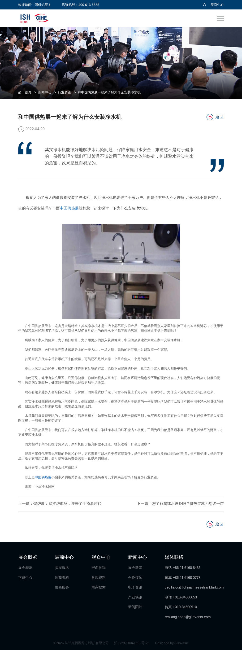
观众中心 (100, 557)
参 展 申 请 (232, 269)
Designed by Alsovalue (172, 643)
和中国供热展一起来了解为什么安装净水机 (109, 92)
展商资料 (62, 578)
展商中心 (217, 5)
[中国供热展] (34, 17)
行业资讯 (64, 92)
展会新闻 (135, 568)
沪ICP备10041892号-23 (132, 643)
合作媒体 (135, 578)
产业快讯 (135, 597)
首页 (28, 92)
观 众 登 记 (232, 289)
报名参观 (98, 568)
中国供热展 (69, 208)
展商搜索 (98, 587)
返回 (219, 116)
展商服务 (62, 587)
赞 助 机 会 (232, 308)
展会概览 (27, 557)
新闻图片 (135, 607)
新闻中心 (44, 92)
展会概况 (25, 568)
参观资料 (98, 578)
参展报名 (62, 568)
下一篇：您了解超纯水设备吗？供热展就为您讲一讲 (180, 504)
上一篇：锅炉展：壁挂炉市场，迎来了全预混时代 (59, 504)
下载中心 (25, 578)
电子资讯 (135, 587)
